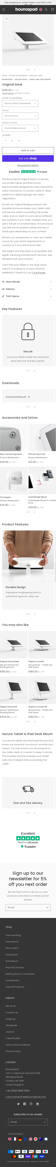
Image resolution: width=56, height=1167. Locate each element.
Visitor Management (18, 76)
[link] (28, 329)
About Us (11, 1006)
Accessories (12, 980)
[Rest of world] (46, 1139)
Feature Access (10, 122)
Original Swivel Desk (9, 661)
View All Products (15, 986)
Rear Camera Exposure (11, 454)
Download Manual (16, 396)
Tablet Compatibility (12, 98)
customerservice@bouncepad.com (26, 1096)
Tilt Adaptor (5, 497)
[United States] (30, 1139)
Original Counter (36, 661)
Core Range (38, 272)
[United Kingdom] (9, 1139)
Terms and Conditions (18, 1044)
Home (4, 76)
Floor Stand (12, 948)
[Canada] (35, 1139)
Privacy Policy (13, 1051)
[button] (3, 9)
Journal (10, 1031)
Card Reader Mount (37, 497)
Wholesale (11, 1025)
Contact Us (12, 1012)
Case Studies (13, 1038)
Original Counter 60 (37, 707)
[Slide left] (21, 69)
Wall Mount (12, 954)
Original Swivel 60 (8, 707)
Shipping (10, 1019)
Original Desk (36, 76)
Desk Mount (12, 941)
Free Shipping (7, 93)
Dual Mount (12, 961)
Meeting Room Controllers (20, 974)
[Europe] (25, 1139)
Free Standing (13, 935)
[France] (15, 1139)
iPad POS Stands (15, 967)
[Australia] (41, 1139)
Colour (5, 110)
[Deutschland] (20, 1139)
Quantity (6, 135)
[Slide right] (34, 69)
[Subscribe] (47, 907)
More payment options (28, 165)
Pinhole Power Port (36, 454)
